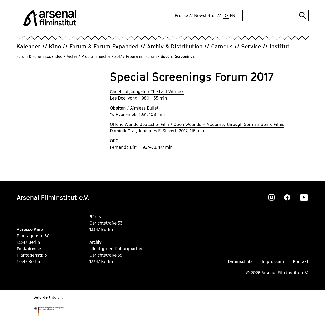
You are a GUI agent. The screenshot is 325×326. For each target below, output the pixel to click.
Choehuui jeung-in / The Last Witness (147, 91)
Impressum (273, 261)
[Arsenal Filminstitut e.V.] (49, 18)
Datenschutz (240, 261)
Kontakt (300, 261)
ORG (114, 140)
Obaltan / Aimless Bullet (134, 107)
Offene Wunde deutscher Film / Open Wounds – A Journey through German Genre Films (197, 124)
